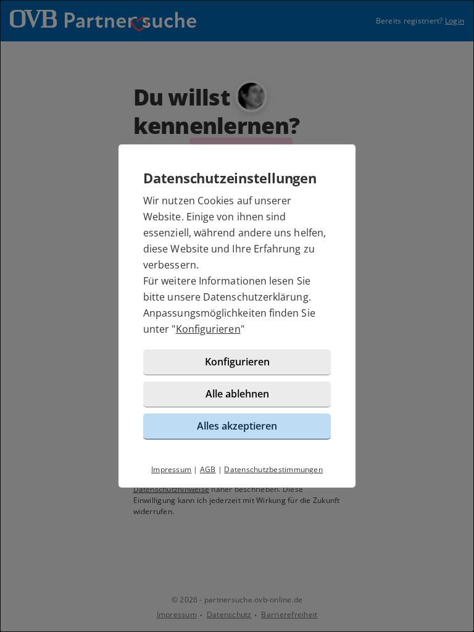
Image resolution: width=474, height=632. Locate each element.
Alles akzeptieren (237, 426)
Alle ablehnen (237, 394)
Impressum (171, 469)
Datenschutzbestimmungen (273, 469)
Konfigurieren (208, 329)
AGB (208, 469)
